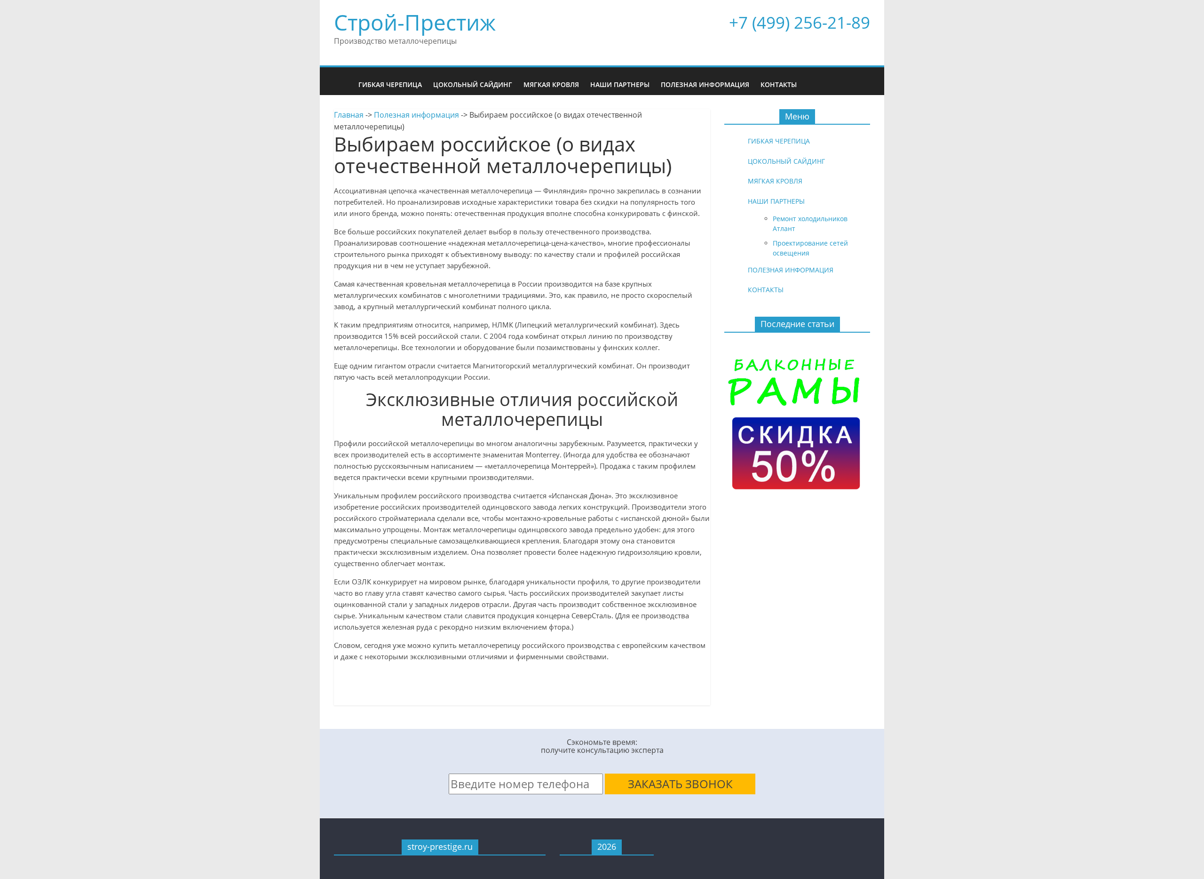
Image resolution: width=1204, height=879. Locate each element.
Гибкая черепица (390, 84)
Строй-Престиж (415, 22)
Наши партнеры (620, 84)
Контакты (778, 84)
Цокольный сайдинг (472, 84)
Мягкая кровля (551, 84)
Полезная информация (705, 84)
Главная (349, 115)
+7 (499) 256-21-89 (799, 22)
